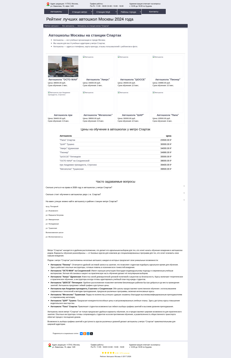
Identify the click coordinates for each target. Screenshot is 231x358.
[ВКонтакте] (81, 333)
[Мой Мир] (88, 333)
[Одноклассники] (84, 333)
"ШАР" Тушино (67, 144)
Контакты (153, 11)
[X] (91, 333)
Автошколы (56, 11)
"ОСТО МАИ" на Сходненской (74, 160)
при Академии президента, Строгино (78, 164)
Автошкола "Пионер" (167, 79)
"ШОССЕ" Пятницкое (70, 156)
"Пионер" (64, 152)
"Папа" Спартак (67, 139)
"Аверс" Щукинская (69, 148)
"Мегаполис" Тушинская (72, 168)
